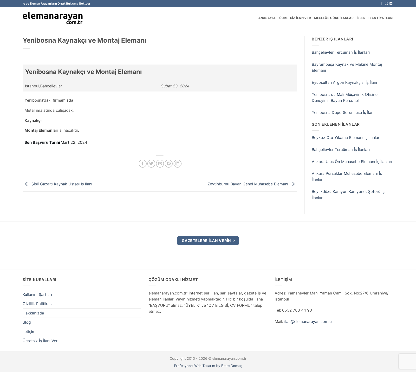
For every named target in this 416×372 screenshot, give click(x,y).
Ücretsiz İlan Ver (295, 18)
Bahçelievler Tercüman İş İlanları (341, 52)
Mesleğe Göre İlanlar (333, 18)
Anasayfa (267, 18)
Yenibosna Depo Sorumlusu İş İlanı (343, 112)
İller (361, 18)
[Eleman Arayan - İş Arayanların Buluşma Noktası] (53, 18)
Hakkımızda (33, 313)
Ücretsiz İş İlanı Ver (40, 340)
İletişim (29, 331)
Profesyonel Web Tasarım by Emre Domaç (208, 366)
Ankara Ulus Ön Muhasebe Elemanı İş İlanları (352, 161)
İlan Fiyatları (381, 18)
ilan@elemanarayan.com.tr (308, 321)
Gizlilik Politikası (37, 303)
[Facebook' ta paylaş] (143, 164)
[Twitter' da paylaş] (151, 164)
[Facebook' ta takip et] (381, 3)
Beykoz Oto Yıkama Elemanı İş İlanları (346, 137)
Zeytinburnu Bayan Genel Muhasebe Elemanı (248, 183)
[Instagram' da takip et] (386, 3)
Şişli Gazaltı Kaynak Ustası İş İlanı (61, 183)
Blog (27, 322)
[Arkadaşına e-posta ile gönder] (160, 164)
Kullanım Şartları (37, 294)
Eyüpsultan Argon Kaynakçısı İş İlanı (344, 82)
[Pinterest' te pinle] (169, 164)
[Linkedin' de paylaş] (178, 164)
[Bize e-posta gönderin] (391, 3)
